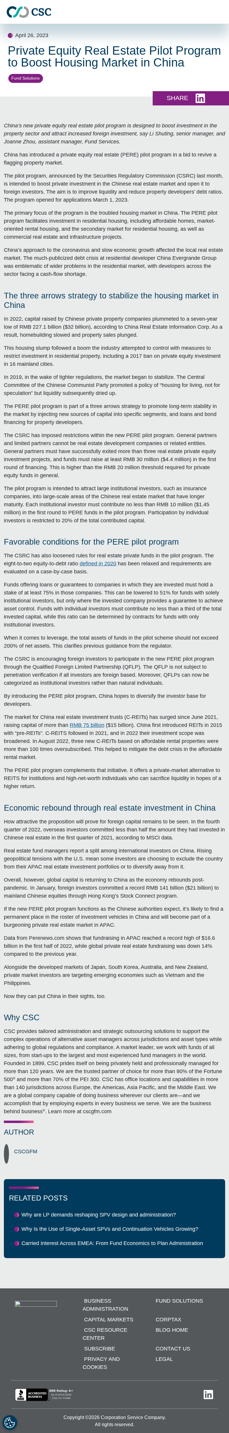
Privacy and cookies (101, 1363)
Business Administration (105, 1305)
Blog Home (172, 1330)
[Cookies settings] (9, 1422)
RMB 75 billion (87, 725)
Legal (164, 1359)
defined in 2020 (98, 564)
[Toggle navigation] (221, 12)
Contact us (173, 1349)
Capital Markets (108, 1320)
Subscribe (99, 1349)
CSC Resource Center (105, 1334)
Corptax (168, 1320)
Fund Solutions (25, 78)
